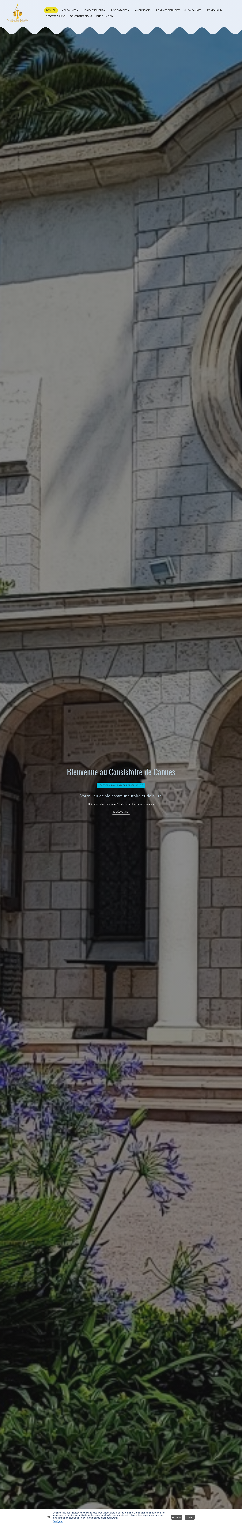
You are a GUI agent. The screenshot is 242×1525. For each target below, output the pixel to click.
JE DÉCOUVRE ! (121, 811)
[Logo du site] (17, 13)
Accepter (176, 1517)
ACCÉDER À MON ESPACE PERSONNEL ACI (121, 785)
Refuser (190, 1517)
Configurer (58, 1521)
